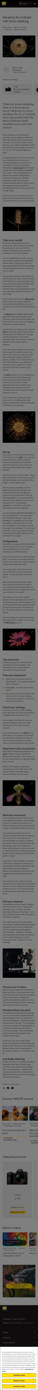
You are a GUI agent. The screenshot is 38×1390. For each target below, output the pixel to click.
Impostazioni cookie (19, 1375)
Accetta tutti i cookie (19, 1386)
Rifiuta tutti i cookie (19, 1381)
